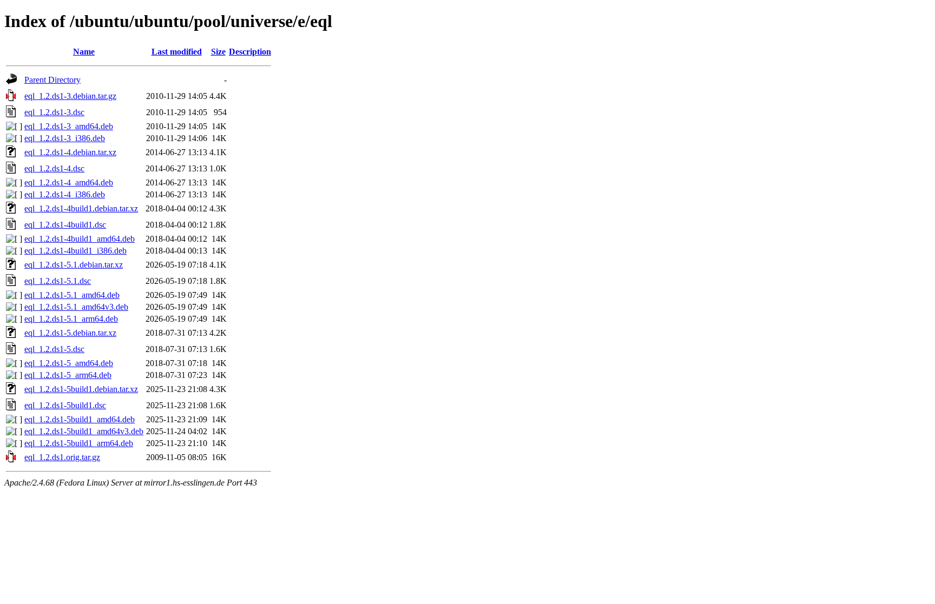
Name (84, 51)
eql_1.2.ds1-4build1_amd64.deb (79, 238)
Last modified (177, 51)
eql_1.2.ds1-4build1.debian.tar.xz (81, 208)
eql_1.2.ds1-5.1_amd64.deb (72, 295)
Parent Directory (52, 79)
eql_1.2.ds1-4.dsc (54, 168)
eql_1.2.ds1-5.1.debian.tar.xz (73, 264)
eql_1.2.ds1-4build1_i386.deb (75, 250)
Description (250, 51)
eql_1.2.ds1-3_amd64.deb (68, 126)
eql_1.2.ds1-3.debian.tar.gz (70, 96)
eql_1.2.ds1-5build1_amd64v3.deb (83, 431)
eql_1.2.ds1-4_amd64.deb (68, 182)
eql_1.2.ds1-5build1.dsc (65, 405)
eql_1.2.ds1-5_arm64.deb (67, 375)
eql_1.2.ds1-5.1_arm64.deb (71, 318)
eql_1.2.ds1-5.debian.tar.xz (70, 332)
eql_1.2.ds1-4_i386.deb (64, 194)
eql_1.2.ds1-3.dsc (54, 112)
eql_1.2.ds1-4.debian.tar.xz (70, 152)
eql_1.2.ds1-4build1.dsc (65, 224)
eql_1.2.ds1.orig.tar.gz (62, 457)
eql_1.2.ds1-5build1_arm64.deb (78, 443)
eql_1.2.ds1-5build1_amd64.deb (79, 419)
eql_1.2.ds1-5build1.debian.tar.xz (81, 389)
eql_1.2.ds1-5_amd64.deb (68, 363)
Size (218, 51)
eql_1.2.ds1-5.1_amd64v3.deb (76, 306)
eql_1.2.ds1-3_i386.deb (64, 138)
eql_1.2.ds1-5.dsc (54, 349)
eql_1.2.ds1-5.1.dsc (57, 281)
